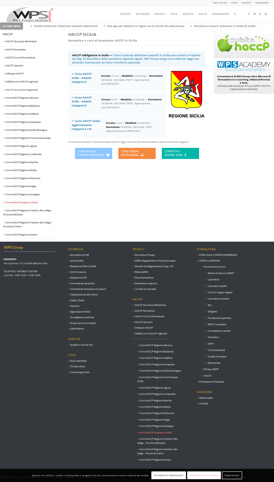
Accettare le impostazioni (168, 475)
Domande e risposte (146, 283)
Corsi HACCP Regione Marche (21, 162)
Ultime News (206, 398)
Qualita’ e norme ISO (81, 344)
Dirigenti (212, 311)
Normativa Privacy (145, 255)
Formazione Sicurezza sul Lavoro (88, 289)
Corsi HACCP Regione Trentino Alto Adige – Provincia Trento (28, 224)
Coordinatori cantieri (219, 331)
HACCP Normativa (15, 49)
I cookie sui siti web (145, 289)
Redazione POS (78, 277)
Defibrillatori (77, 328)
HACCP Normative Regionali (21, 89)
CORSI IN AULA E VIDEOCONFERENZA (91, 153)
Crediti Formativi (217, 356)
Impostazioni (232, 475)
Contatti (203, 403)
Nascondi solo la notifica (204, 475)
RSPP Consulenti (217, 324)
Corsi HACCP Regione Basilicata (22, 105)
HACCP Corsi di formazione (20, 57)
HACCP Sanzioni (14, 65)
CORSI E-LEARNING (209, 260)
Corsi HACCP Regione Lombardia (23, 154)
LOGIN (234, 2)
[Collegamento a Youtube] (266, 14)
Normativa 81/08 (79, 255)
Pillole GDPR (141, 272)
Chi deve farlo (77, 366)
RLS (210, 305)
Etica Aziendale (78, 360)
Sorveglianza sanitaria (82, 317)
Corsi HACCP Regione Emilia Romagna (26, 130)
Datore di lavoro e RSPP (221, 273)
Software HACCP (14, 73)
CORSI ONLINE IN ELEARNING (130, 153)
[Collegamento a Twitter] (254, 14)
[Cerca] (235, 14)
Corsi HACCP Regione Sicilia (21, 202)
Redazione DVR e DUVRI (83, 266)
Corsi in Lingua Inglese (220, 292)
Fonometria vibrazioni (82, 283)
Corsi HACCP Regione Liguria (21, 146)
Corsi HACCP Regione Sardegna (22, 194)
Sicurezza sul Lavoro (215, 266)
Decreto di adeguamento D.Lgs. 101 (154, 266)
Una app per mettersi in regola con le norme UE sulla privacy (118, 26)
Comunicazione (216, 350)
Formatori (213, 337)
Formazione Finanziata (211, 381)
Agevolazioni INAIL (80, 311)
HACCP (207, 375)
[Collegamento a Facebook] (249, 14)
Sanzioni (74, 306)
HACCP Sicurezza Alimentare (21, 41)
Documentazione (144, 277)
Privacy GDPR (211, 369)
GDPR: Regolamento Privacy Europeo (155, 260)
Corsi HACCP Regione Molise (21, 170)
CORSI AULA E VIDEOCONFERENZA (218, 255)
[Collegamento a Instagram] (260, 14)
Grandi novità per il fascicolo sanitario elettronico (38, 26)
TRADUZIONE (262, 2)
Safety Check (77, 300)
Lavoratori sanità (217, 286)
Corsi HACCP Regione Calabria (21, 113)
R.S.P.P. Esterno (78, 272)
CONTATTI (246, 2)
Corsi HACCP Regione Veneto (21, 234)
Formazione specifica (219, 318)
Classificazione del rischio (84, 294)
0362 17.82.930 (220, 2)
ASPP (211, 343)
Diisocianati (214, 363)
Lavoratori (213, 279)
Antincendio (77, 260)
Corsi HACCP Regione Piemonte (22, 178)
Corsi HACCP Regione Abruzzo (22, 97)
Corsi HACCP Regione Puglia (20, 186)
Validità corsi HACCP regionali (21, 81)
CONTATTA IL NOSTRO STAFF (174, 153)
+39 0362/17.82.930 (26, 271)
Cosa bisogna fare (80, 372)
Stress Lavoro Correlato (83, 323)
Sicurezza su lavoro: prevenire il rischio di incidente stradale (204, 26)
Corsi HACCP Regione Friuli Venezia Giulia (28, 138)
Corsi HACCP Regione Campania (23, 122)
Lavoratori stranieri (218, 298)
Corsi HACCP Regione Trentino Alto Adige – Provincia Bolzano (28, 212)
